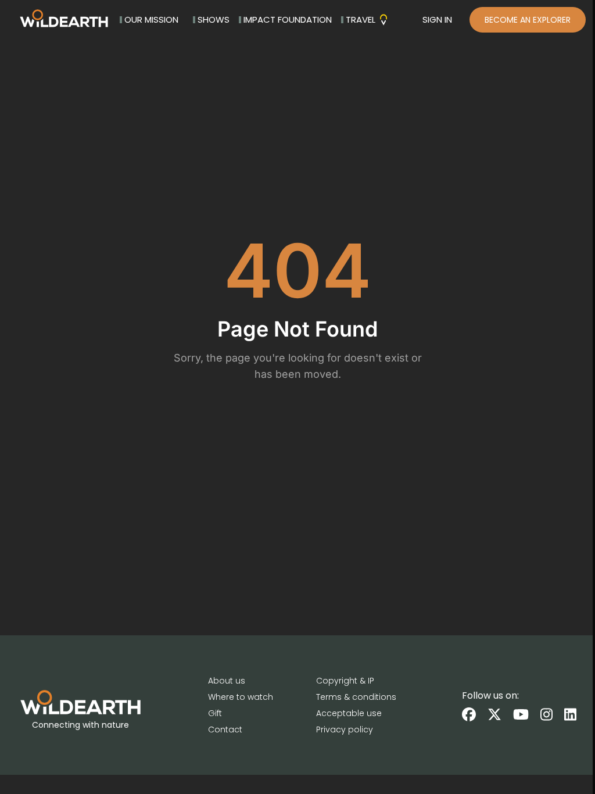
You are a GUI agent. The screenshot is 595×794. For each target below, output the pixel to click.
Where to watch (240, 697)
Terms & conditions (356, 697)
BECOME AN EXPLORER (528, 20)
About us (226, 680)
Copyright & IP (345, 680)
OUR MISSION (151, 19)
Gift (215, 713)
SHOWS (214, 19)
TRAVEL (360, 19)
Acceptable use (349, 713)
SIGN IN (437, 19)
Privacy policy (344, 729)
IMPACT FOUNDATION (287, 19)
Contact (225, 729)
